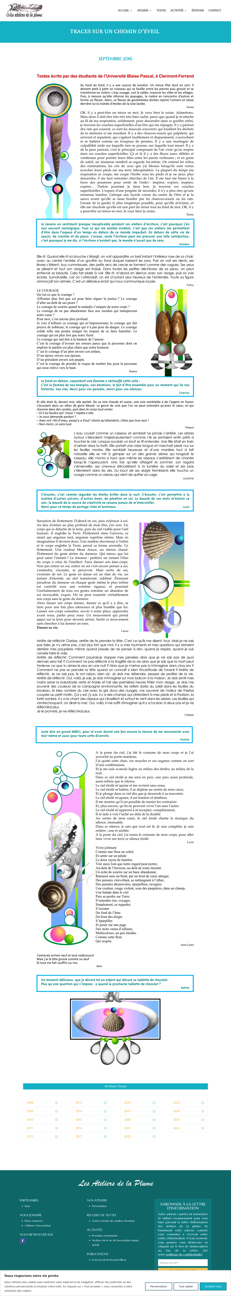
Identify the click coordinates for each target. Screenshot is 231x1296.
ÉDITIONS (198, 10)
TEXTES (161, 10)
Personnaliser (158, 1286)
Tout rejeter (186, 1286)
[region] (115, 1283)
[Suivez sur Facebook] (22, 1241)
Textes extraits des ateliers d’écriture (113, 1220)
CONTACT (214, 10)
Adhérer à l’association (38, 1225)
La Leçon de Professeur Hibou (109, 1259)
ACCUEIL (123, 10)
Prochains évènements (105, 1235)
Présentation (99, 1206)
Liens (27, 1206)
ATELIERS (142, 10)
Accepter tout (213, 1286)
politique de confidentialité (184, 1254)
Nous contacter (34, 1220)
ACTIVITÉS (177, 10)
